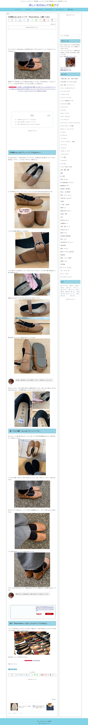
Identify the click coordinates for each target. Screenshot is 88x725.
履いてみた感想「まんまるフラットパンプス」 (27, 121)
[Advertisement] (32, 38)
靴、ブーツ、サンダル (13, 669)
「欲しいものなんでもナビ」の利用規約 (44, 721)
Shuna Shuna (36, 660)
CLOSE (49, 115)
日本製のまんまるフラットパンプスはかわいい (27, 119)
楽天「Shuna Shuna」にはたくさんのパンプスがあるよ (29, 124)
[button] (52, 20)
